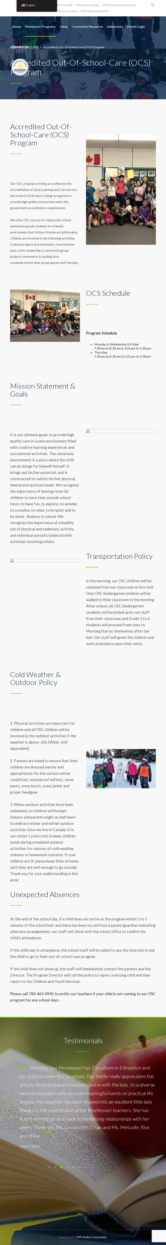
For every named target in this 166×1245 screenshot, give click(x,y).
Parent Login (136, 26)
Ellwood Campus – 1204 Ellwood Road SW (83, 11)
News (64, 26)
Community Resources (87, 26)
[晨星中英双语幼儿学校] (20, 67)
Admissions (115, 26)
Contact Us (20, 47)
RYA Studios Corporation (92, 1237)
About (16, 26)
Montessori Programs (40, 26)
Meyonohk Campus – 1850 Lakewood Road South (106, 5)
